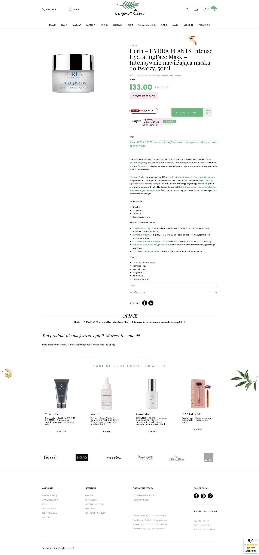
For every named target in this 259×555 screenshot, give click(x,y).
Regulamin (90, 508)
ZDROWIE (117, 25)
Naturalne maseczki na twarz (167, 75)
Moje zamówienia (50, 500)
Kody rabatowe (49, 513)
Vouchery (46, 517)
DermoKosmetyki (147, 25)
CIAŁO (64, 25)
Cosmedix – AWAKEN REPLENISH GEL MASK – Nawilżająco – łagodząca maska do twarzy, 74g (60, 421)
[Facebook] (144, 303)
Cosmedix (51, 414)
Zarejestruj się (49, 495)
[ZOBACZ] (66, 385)
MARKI (176, 25)
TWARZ (52, 25)
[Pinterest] (151, 303)
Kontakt (89, 495)
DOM (130, 25)
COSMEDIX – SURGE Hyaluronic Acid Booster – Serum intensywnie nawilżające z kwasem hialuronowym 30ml (151, 421)
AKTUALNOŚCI (91, 500)
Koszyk (45, 504)
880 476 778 (203, 521)
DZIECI (164, 25)
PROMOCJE (204, 25)
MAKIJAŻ (77, 25)
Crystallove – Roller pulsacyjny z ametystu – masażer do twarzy (197, 420)
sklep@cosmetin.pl (203, 525)
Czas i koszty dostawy (144, 495)
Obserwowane (49, 508)
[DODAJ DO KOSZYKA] (57, 385)
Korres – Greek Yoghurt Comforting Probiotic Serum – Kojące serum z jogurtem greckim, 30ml (106, 421)
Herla (133, 45)
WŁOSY (104, 25)
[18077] (208, 112)
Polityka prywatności (95, 513)
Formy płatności (141, 500)
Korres (95, 414)
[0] (215, 9)
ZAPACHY (90, 25)
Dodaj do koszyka (189, 112)
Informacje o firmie (94, 504)
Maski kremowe (144, 75)
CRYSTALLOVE (191, 414)
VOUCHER (189, 25)
